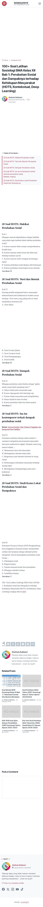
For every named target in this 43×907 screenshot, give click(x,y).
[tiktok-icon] (22, 889)
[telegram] (23, 644)
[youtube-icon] (17, 889)
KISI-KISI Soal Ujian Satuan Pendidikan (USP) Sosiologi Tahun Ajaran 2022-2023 (11, 724)
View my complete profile (14, 883)
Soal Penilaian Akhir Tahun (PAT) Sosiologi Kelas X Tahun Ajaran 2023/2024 (31, 693)
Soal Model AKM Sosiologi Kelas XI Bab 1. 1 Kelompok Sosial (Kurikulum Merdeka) (11, 693)
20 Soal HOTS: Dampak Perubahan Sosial (19, 168)
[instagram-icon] (12, 889)
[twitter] (13, 644)
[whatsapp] (18, 644)
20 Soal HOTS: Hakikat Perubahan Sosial (18, 158)
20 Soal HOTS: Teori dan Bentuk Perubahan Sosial (19, 162)
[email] (33, 644)
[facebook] (8, 644)
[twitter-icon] (8, 889)
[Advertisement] (21, 33)
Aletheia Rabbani (19, 865)
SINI (24, 592)
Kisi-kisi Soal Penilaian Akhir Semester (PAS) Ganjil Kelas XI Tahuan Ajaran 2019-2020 (31, 724)
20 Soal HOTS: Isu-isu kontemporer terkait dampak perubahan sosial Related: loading (19, 174)
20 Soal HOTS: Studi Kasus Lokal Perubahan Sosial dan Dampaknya (20, 181)
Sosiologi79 (21, 3)
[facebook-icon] (3, 889)
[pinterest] (28, 644)
